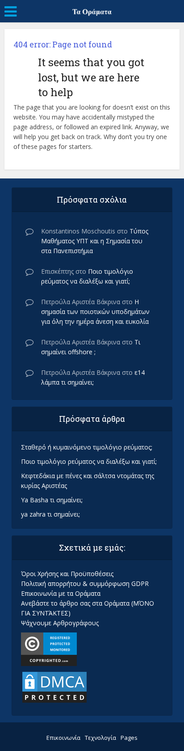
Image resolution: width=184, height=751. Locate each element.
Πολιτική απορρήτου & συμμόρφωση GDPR (85, 583)
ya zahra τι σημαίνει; (50, 514)
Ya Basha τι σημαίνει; (52, 500)
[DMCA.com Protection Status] (54, 686)
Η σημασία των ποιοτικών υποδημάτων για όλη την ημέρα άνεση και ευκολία (95, 311)
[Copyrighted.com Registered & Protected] (49, 648)
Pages (129, 738)
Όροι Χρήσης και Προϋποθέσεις (67, 573)
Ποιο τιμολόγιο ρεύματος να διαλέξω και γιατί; (89, 461)
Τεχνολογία (100, 738)
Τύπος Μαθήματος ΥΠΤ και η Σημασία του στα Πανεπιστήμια (94, 241)
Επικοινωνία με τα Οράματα (60, 593)
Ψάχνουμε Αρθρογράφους (60, 623)
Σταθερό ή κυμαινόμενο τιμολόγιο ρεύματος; (86, 447)
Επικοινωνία (63, 738)
